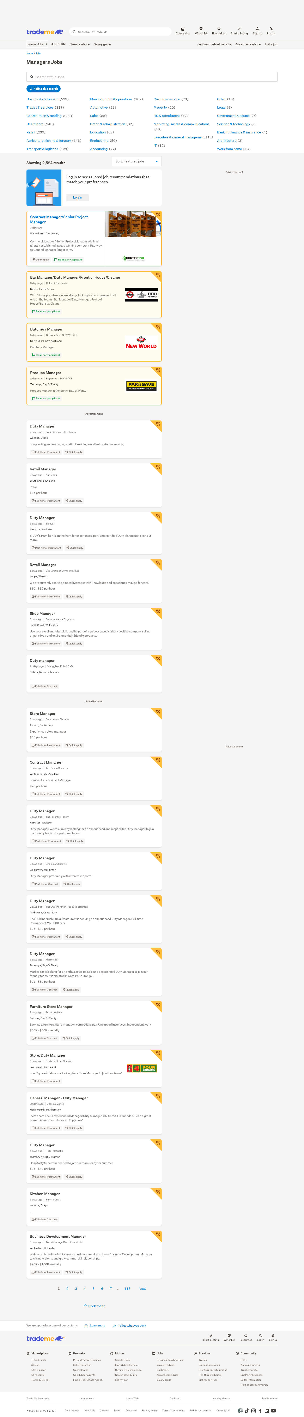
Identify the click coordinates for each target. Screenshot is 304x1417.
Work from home (230, 149)
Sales (94, 115)
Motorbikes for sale (126, 1365)
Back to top (96, 1306)
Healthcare (35, 124)
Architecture (227, 140)
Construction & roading (44, 115)
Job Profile (58, 44)
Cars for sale (122, 1360)
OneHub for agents (84, 1375)
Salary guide (102, 44)
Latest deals (38, 1360)
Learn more (97, 1325)
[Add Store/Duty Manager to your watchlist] (156, 1055)
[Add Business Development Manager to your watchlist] (156, 1236)
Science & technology (234, 124)
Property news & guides (87, 1360)
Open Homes (80, 1370)
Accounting (99, 149)
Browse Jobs (35, 44)
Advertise (131, 1410)
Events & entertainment (213, 1370)
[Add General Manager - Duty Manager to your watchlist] (156, 1098)
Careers (104, 1410)
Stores (35, 1365)
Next (142, 1288)
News (117, 1410)
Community (249, 1353)
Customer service (167, 99)
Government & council (234, 115)
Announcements (250, 1365)
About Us (89, 1410)
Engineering (99, 140)
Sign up (257, 33)
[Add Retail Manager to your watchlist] (156, 469)
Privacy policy (149, 1410)
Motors (120, 1353)
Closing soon (38, 1370)
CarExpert (176, 1398)
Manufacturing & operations (111, 99)
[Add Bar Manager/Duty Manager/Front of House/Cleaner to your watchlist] (156, 277)
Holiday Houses (222, 1398)
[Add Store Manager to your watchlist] (156, 713)
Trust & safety (249, 1370)
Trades (203, 1360)
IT (155, 145)
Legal (221, 107)
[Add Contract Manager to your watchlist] (156, 762)
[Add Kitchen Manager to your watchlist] (156, 1194)
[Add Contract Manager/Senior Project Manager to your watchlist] (156, 216)
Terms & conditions (173, 1410)
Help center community (254, 1385)
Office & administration (108, 124)
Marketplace (40, 1353)
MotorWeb (132, 1398)
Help (243, 1360)
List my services (208, 1380)
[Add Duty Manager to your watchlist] (156, 426)
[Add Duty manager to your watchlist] (156, 660)
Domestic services (209, 1365)
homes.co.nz (87, 1398)
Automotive (99, 107)
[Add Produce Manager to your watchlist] (156, 372)
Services (205, 1353)
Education (98, 132)
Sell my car (121, 1380)
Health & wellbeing (210, 1375)
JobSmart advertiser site (214, 44)
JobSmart (163, 1370)
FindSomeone (270, 1398)
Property (161, 107)
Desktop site (72, 1410)
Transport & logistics (42, 149)
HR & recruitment (167, 115)
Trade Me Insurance (37, 1398)
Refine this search (45, 89)
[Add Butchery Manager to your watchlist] (156, 329)
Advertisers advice (248, 44)
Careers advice (80, 44)
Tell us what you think (131, 1325)
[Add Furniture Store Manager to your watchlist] (156, 1006)
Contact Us (223, 1410)
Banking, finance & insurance (239, 132)
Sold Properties (82, 1365)
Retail (31, 132)
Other (221, 99)
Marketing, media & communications (181, 124)
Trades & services (40, 107)
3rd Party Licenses (251, 1375)
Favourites (246, 1340)
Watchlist (229, 1340)
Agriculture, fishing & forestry (49, 140)
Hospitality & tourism (42, 99)
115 (127, 1288)
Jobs (160, 1353)
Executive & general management (179, 137)
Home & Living (39, 1380)
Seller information (251, 1380)
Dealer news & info (126, 1375)
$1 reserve (37, 1375)
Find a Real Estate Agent (87, 1380)
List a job (271, 44)
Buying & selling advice (128, 1370)
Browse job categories (170, 1360)
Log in (271, 33)
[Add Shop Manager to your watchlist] (156, 613)
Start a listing (211, 1340)
